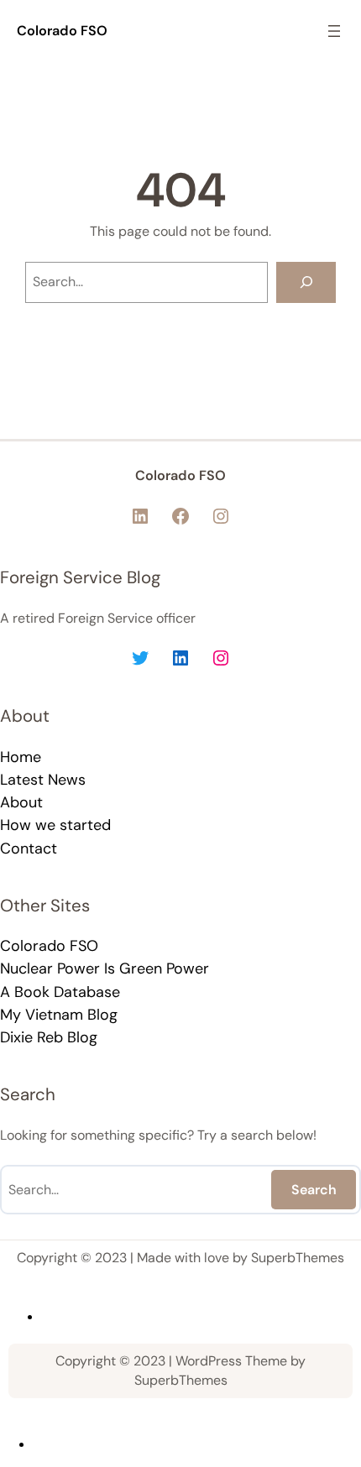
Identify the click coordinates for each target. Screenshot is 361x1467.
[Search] (306, 282)
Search (314, 1189)
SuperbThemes (297, 1257)
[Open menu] (334, 31)
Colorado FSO (62, 30)
